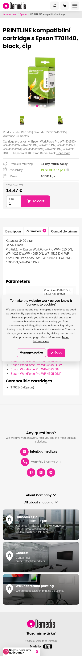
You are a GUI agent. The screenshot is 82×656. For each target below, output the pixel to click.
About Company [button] (39, 495)
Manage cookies (31, 352)
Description (13, 231)
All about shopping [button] (39, 502)
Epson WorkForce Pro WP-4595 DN (34, 369)
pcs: (11, 198)
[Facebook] (31, 472)
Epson (23, 14)
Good (58, 352)
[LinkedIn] (41, 472)
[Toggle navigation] (54, 6)
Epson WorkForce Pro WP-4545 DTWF (37, 365)
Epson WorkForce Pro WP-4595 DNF (35, 373)
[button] (37, 106)
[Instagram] (51, 472)
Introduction (9, 14)
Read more (63, 153)
